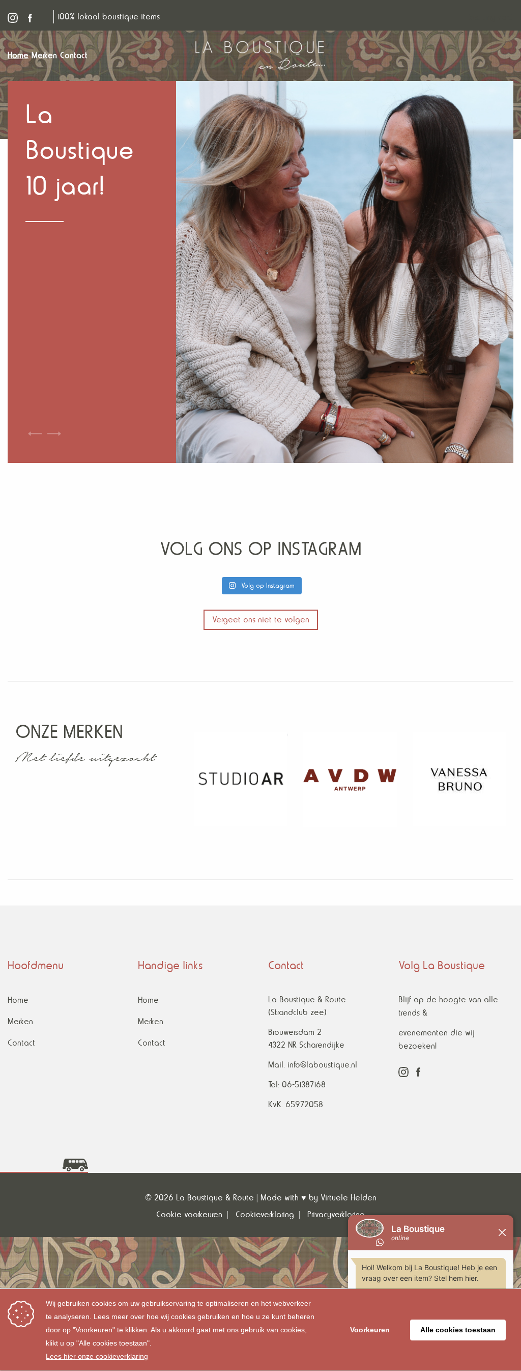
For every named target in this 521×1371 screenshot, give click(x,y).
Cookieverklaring (265, 1214)
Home (18, 1000)
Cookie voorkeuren (189, 1214)
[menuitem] (20, 55)
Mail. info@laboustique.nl (312, 1064)
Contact (21, 1042)
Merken (20, 1021)
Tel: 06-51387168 (297, 1084)
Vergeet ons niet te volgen (260, 619)
